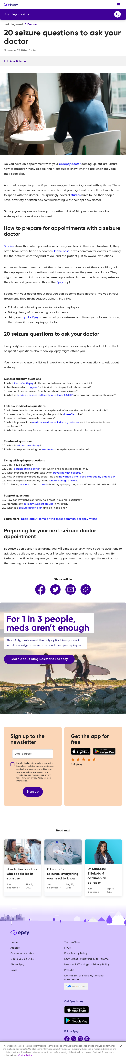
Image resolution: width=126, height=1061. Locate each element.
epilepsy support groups (38, 504)
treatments (49, 449)
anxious (25, 484)
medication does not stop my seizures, (56, 422)
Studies (9, 246)
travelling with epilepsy (67, 473)
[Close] (120, 1046)
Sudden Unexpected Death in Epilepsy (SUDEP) (45, 395)
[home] (11, 5)
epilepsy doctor (70, 164)
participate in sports (26, 469)
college (62, 480)
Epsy (59, 282)
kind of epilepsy (23, 383)
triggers (33, 387)
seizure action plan (30, 508)
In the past (61, 251)
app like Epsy (30, 317)
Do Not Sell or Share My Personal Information (84, 977)
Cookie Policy (25, 1055)
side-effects (70, 414)
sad (44, 484)
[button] (118, 4)
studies (76, 195)
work (74, 480)
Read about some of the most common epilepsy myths (59, 518)
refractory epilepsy (28, 445)
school (53, 480)
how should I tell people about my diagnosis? (87, 477)
